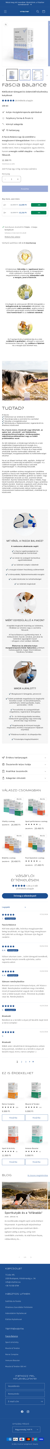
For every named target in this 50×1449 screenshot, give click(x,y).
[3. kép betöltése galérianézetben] (37, 74)
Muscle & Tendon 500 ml (15, 1366)
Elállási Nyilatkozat (13, 1319)
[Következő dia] (47, 75)
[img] (8, 914)
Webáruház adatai (12, 237)
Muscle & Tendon (32, 1104)
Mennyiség (6, 174)
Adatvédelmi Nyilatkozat (16, 1313)
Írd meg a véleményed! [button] (25, 895)
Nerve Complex (8, 1104)
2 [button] (21, 1061)
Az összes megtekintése (38, 1175)
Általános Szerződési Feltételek (19, 1307)
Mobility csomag (8, 858)
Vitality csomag (8, 821)
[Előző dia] (3, 75)
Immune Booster (31, 1148)
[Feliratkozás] (42, 1401)
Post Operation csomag (34, 858)
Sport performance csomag (36, 821)
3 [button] (25, 1061)
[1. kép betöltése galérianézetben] (12, 74)
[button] (5, 11)
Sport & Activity (8, 1148)
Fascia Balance (11, 1336)
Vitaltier (20, 1444)
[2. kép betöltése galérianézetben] (25, 74)
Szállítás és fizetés (13, 1301)
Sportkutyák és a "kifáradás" (24, 1212)
